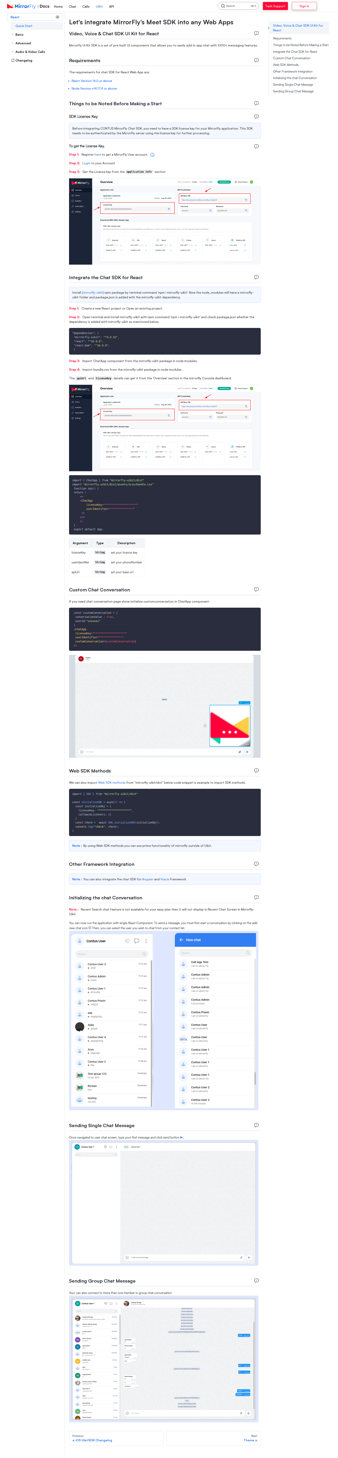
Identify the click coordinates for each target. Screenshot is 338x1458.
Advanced (23, 43)
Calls (86, 6)
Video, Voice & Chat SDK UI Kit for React (298, 28)
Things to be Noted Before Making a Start (301, 45)
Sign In (314, 6)
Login (86, 163)
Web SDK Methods (285, 65)
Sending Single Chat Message (293, 84)
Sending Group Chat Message (293, 91)
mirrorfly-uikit (93, 292)
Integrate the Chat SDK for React (295, 52)
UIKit (99, 6)
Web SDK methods (112, 782)
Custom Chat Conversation (291, 58)
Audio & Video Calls (30, 52)
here (98, 154)
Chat (72, 6)
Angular (147, 879)
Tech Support (279, 6)
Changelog (23, 60)
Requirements (282, 38)
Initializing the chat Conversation (295, 78)
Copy (255, 332)
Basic (19, 34)
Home (58, 6)
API (111, 6)
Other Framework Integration (293, 71)
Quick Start (24, 26)
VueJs (164, 879)
